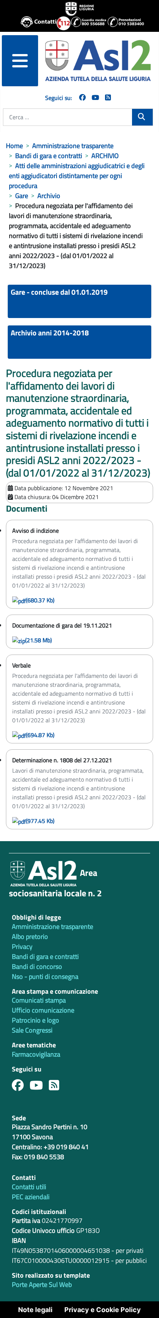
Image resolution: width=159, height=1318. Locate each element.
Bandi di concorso (37, 966)
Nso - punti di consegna (45, 976)
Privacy (22, 946)
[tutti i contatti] (36, 23)
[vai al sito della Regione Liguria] (79, 8)
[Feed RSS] (57, 1087)
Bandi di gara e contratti (45, 956)
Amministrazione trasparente (52, 926)
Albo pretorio (30, 936)
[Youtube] (39, 1087)
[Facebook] (82, 98)
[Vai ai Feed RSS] (108, 98)
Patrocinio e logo (35, 1020)
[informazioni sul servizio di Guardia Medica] (86, 23)
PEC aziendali (31, 1197)
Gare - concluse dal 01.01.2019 (59, 292)
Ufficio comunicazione (43, 1010)
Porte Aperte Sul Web (42, 1284)
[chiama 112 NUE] (60, 23)
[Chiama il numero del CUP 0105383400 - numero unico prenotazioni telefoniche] (122, 23)
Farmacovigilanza (36, 1054)
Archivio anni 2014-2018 (50, 332)
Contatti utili (29, 1187)
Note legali (35, 1310)
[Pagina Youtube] (95, 98)
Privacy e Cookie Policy (102, 1310)
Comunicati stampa (39, 1000)
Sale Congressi (32, 1030)
